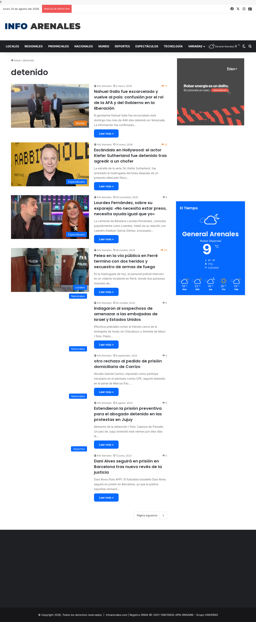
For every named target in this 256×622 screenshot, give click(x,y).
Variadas (195, 46)
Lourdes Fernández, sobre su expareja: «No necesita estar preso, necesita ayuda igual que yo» (130, 208)
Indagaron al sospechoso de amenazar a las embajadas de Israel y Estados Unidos (126, 314)
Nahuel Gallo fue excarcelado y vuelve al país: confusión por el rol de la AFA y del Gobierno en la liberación (128, 100)
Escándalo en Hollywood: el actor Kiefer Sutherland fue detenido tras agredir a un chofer (130, 155)
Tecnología (173, 46)
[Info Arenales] (42, 26)
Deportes (122, 46)
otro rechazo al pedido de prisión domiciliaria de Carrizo (128, 363)
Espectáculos (146, 46)
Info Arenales (104, 85)
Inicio (17, 60)
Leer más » (106, 133)
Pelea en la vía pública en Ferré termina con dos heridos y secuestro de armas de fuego (126, 261)
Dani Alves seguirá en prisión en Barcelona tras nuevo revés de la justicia (128, 466)
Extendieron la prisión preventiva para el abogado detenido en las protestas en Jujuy (128, 414)
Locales (12, 46)
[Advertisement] (170, 26)
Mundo (103, 46)
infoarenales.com (116, 614)
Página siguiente (147, 515)
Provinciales (58, 46)
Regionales (34, 46)
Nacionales (83, 46)
